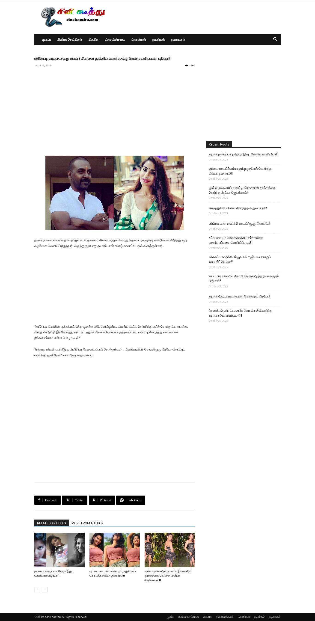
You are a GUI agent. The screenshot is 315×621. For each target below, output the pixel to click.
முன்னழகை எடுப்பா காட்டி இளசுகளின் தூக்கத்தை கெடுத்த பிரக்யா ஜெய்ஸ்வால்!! (168, 575)
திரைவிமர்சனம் (115, 39)
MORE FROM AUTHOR (87, 523)
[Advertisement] (197, 17)
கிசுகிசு (93, 39)
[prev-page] (37, 589)
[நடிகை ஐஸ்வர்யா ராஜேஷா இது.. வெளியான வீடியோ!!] (59, 550)
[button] (275, 40)
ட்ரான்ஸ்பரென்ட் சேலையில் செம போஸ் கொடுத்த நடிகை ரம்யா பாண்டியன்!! (240, 313)
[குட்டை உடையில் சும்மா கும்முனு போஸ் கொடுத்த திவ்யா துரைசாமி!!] (114, 550)
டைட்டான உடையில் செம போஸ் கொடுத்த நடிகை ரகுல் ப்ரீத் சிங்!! (244, 278)
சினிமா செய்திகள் (69, 39)
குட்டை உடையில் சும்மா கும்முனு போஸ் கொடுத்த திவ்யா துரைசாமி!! (240, 171)
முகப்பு (46, 39)
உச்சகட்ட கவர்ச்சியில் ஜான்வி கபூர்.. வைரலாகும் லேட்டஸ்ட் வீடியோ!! (240, 259)
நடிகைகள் (178, 39)
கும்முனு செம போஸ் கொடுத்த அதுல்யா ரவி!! (238, 208)
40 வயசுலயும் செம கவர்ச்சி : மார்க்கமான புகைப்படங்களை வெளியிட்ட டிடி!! (236, 240)
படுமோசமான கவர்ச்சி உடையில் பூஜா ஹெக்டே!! (239, 223)
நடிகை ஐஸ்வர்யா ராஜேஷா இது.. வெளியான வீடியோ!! (243, 154)
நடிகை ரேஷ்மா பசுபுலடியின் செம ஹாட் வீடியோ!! (239, 296)
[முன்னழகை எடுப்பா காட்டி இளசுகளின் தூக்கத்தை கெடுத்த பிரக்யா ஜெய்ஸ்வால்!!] (170, 550)
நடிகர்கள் (158, 39)
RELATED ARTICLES (51, 523)
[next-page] (45, 589)
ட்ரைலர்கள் (139, 39)
